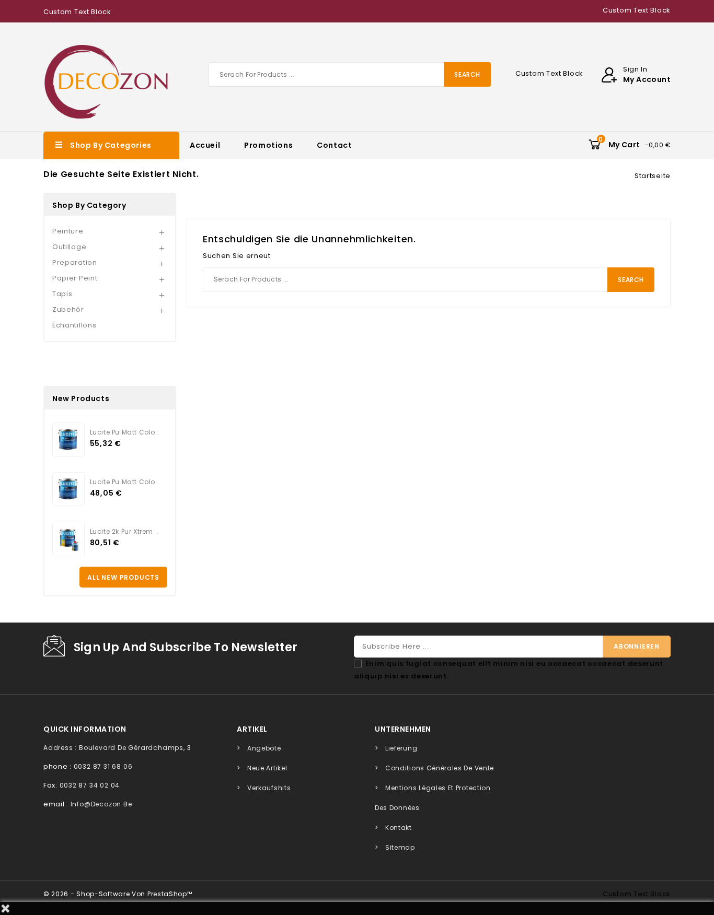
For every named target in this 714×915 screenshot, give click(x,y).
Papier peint (74, 278)
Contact (334, 145)
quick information (84, 729)
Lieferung (401, 748)
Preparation (74, 262)
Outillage (69, 247)
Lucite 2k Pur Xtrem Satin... (124, 531)
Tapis (62, 294)
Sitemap (400, 847)
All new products (123, 577)
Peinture (68, 231)
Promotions (268, 145)
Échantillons (74, 325)
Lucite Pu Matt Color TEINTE (124, 432)
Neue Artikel (267, 768)
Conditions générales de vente (439, 768)
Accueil (205, 145)
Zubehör (68, 309)
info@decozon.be (101, 804)
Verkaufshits (269, 787)
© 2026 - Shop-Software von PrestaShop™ (117, 893)
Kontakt (398, 827)
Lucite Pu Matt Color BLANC (124, 481)
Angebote (264, 748)
